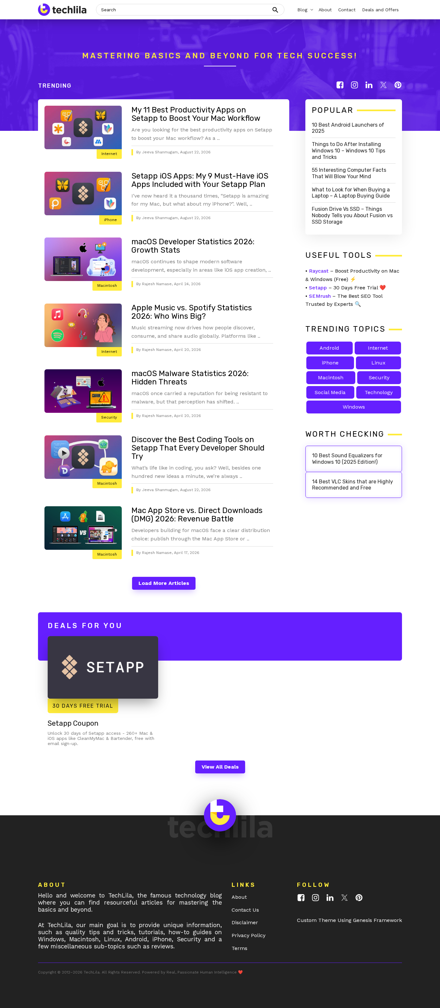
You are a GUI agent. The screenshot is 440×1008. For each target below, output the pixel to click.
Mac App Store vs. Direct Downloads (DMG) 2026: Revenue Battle (197, 514)
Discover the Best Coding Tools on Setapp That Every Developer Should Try (197, 448)
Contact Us (245, 910)
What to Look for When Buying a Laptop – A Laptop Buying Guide (351, 193)
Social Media (330, 392)
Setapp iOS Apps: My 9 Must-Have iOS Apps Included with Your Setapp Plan (199, 180)
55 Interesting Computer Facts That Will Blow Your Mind (349, 173)
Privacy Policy (248, 935)
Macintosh (107, 285)
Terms (239, 948)
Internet (109, 153)
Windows (354, 407)
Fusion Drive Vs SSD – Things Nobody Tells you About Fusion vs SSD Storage (352, 215)
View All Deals (220, 767)
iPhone (110, 220)
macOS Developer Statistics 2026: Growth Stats (192, 246)
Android (329, 348)
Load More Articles (164, 583)
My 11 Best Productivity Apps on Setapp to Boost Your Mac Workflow (195, 114)
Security (109, 417)
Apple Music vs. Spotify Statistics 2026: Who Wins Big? (191, 312)
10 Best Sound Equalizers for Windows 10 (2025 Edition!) (347, 458)
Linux (378, 363)
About (239, 897)
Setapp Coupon (73, 723)
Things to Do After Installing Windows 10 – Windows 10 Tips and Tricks (348, 150)
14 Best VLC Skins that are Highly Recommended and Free (352, 485)
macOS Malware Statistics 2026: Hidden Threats (190, 377)
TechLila (92, 972)
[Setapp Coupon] (103, 667)
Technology (379, 392)
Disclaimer (245, 922)
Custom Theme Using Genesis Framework (349, 920)
